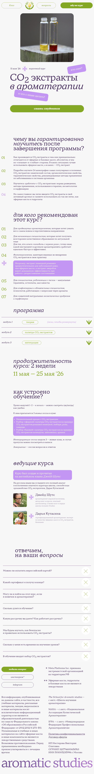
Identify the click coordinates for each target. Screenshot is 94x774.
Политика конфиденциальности (66, 733)
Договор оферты (57, 737)
